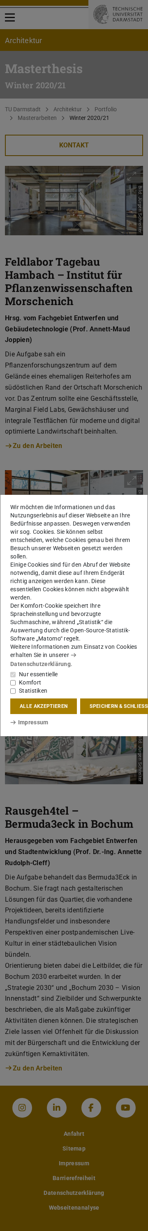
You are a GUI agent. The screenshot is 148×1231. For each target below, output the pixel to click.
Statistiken (33, 690)
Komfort (30, 682)
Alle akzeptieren (43, 706)
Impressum (33, 722)
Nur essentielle (38, 674)
